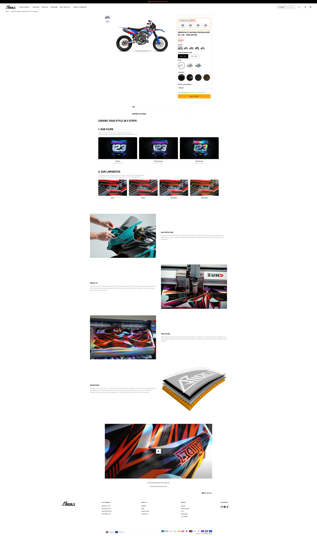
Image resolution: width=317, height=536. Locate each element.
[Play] (158, 451)
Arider (201, 533)
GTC (182, 511)
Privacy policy (185, 508)
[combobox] (286, 7)
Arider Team (145, 511)
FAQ (142, 508)
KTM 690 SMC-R (107, 511)
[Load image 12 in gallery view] (107, 21)
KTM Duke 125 (106, 514)
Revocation (184, 514)
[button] (310, 7)
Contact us (144, 514)
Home (7, 11)
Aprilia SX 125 (106, 506)
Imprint (183, 506)
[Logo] (11, 7)
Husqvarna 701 (106, 508)
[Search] (278, 7)
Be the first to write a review (158, 486)
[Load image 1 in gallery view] (107, 17)
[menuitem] (25, 7)
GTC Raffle (184, 516)
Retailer (143, 506)
